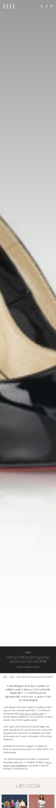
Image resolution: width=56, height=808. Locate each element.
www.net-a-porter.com (31, 714)
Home (5, 677)
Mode (28, 652)
